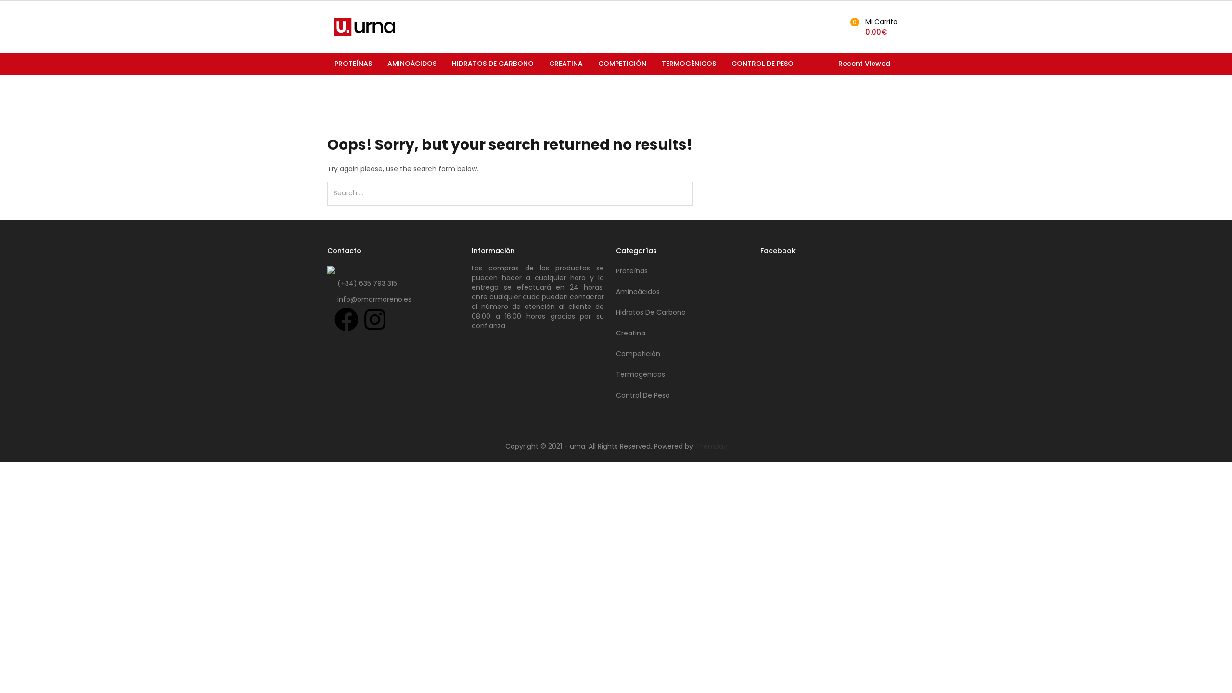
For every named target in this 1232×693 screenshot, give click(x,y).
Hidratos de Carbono (493, 63)
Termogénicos (689, 63)
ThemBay (711, 446)
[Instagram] (375, 320)
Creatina (566, 63)
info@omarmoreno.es (374, 299)
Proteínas (353, 63)
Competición (622, 63)
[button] (872, 27)
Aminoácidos (411, 63)
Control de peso (763, 63)
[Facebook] (346, 320)
